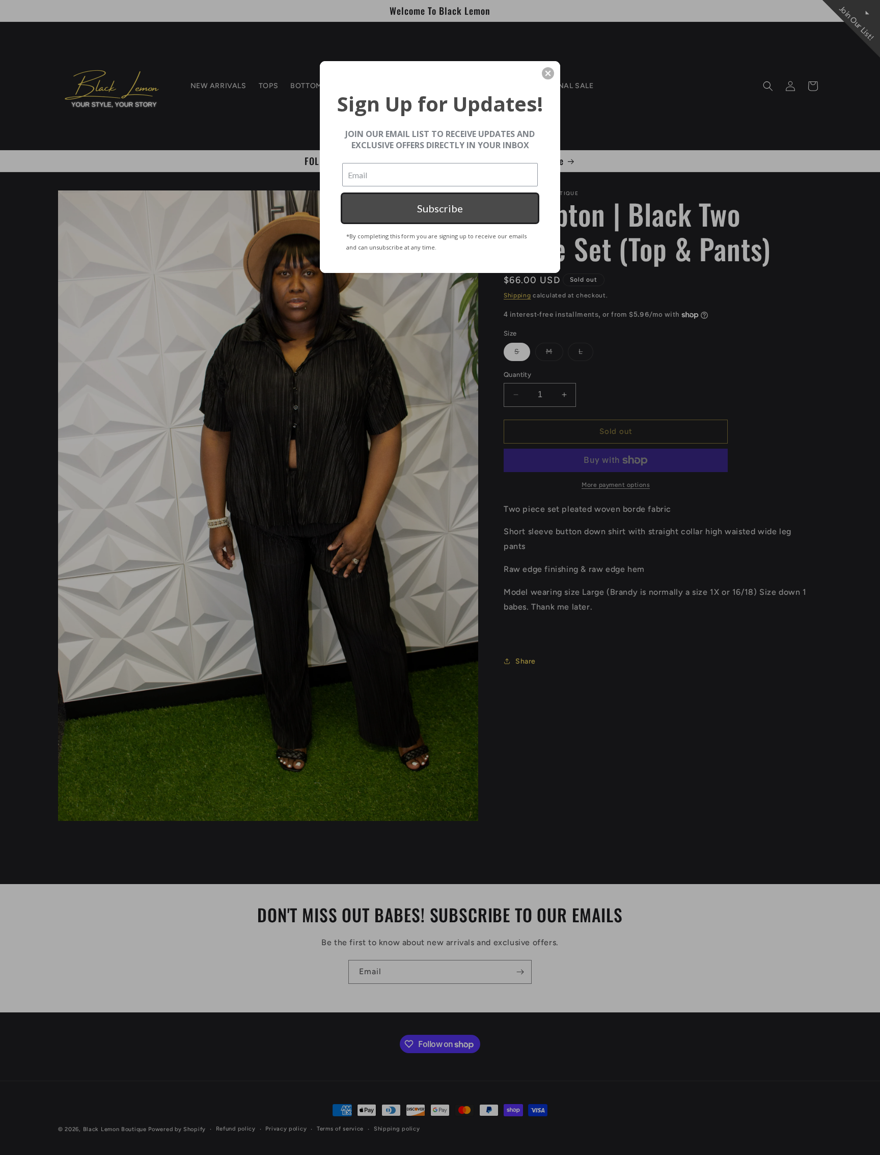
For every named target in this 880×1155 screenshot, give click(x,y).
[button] (548, 73)
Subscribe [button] (440, 208)
